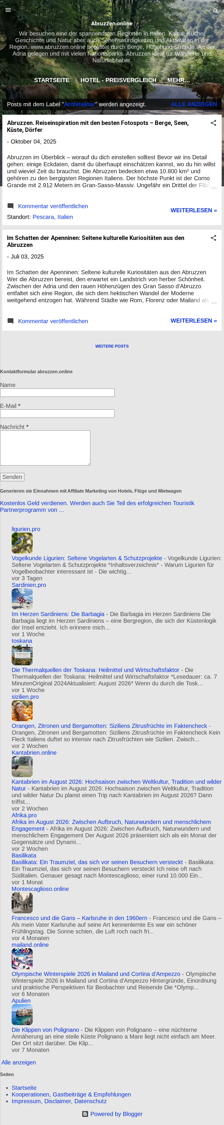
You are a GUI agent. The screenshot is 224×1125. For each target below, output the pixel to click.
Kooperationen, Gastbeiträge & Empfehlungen (71, 1094)
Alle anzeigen (194, 104)
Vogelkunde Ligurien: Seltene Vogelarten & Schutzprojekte (87, 558)
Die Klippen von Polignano (45, 1030)
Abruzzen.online (112, 23)
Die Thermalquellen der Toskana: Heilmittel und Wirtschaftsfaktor (95, 670)
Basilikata (24, 855)
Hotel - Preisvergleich (118, 80)
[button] (213, 123)
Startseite (51, 80)
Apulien (21, 1000)
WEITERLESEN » (194, 210)
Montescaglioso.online (40, 889)
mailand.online (30, 945)
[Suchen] (215, 12)
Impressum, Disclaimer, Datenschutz (59, 1101)
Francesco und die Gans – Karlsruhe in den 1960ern (79, 918)
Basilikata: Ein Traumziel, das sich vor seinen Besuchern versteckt (97, 862)
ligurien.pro (26, 529)
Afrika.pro (24, 815)
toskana (22, 641)
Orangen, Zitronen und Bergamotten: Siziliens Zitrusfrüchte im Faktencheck (109, 726)
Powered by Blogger (116, 1114)
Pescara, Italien (53, 217)
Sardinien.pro (29, 585)
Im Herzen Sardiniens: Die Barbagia (58, 614)
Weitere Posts (112, 346)
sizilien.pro (25, 697)
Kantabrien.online (34, 752)
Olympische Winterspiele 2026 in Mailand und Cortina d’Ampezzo (96, 974)
